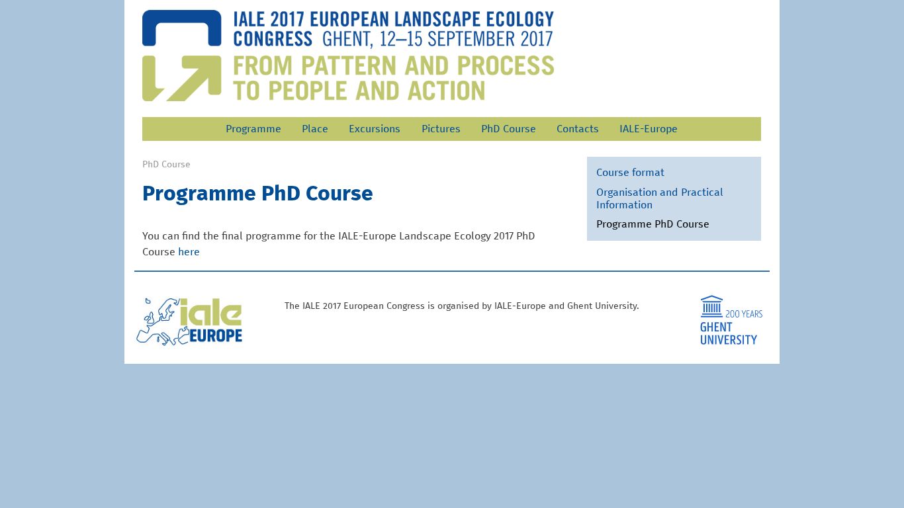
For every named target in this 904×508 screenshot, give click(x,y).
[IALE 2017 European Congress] (348, 55)
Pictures (441, 129)
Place (315, 129)
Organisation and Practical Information (659, 198)
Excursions (374, 129)
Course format (630, 172)
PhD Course (508, 129)
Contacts (578, 129)
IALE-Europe (648, 129)
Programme (253, 129)
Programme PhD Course (652, 224)
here (189, 252)
